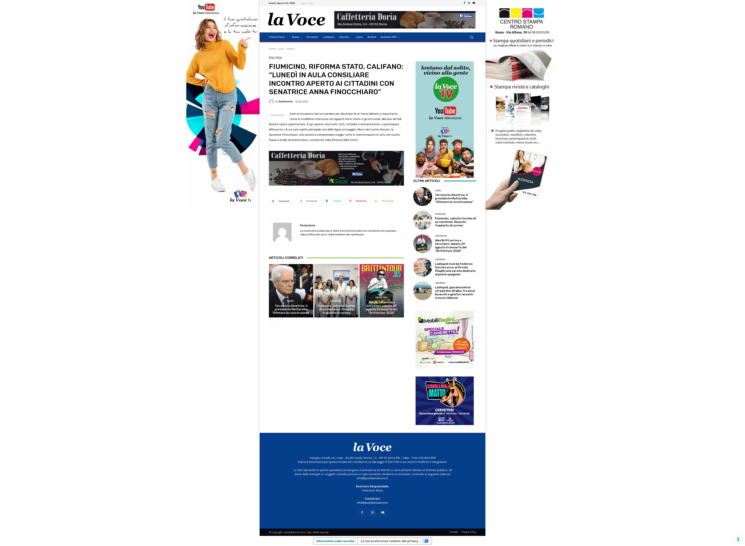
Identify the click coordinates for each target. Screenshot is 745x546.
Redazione (286, 101)
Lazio (281, 48)
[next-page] (277, 323)
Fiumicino (335, 301)
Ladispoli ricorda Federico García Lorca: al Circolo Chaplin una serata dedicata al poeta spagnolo (455, 269)
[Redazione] (272, 101)
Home (272, 48)
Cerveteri (381, 297)
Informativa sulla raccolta (335, 541)
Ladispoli (440, 259)
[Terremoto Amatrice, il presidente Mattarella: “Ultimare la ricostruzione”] (291, 290)
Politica (291, 48)
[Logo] (297, 19)
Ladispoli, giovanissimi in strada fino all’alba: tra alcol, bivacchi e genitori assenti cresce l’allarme (455, 293)
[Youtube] (473, 3)
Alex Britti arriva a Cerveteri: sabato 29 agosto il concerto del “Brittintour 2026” (382, 308)
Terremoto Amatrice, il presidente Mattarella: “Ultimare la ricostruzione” (291, 309)
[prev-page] (271, 323)
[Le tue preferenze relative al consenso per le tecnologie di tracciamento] (738, 539)
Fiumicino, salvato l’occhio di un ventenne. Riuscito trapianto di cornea (336, 309)
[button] (471, 37)
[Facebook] (464, 3)
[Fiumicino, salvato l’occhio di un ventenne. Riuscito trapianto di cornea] (336, 290)
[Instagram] (469, 3)
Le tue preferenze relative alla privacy (389, 541)
